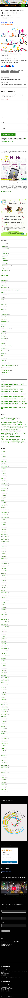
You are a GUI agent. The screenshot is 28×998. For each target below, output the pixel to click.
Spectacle (11, 442)
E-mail (2, 122)
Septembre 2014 (4, 442)
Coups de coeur (4, 287)
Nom (2, 117)
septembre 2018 (4, 655)
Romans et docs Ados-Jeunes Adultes (8, 365)
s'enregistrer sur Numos (6, 191)
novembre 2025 (4, 466)
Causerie (4, 251)
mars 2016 (3, 728)
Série (25, 442)
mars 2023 (3, 529)
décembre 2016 (4, 706)
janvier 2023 (3, 534)
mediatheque (6, 433)
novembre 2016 (4, 709)
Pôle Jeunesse (4, 350)
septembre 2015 (4, 743)
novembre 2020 (4, 595)
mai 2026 (3, 456)
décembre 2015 (4, 736)
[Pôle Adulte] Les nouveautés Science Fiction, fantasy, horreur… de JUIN (14, 84)
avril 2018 (3, 668)
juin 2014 (3, 779)
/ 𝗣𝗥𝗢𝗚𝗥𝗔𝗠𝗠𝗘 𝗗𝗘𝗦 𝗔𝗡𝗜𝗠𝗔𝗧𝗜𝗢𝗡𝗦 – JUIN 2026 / (12, 389)
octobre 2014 (3, 770)
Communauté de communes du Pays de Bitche (10, 941)
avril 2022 (3, 553)
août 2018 (3, 658)
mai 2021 (3, 580)
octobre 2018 (3, 653)
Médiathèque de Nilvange (6, 945)
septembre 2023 (4, 517)
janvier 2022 (3, 561)
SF (8, 443)
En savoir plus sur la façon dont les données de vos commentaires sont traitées (13, 139)
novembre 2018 (4, 651)
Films (2, 302)
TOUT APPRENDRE (5, 372)
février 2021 (3, 587)
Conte (7, 424)
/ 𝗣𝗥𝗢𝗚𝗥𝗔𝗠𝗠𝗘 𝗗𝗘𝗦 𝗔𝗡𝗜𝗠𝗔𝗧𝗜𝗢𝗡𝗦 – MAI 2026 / (12, 391)
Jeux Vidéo (3, 319)
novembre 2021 (4, 565)
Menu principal (26, 5)
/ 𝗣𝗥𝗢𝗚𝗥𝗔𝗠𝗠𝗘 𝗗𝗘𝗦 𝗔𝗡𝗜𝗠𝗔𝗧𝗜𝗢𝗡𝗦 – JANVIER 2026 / (13, 401)
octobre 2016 (3, 711)
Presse (2, 355)
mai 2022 (3, 551)
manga (14, 431)
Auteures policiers (4, 275)
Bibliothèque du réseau (18, 70)
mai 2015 (3, 753)
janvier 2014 (3, 791)
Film (18, 426)
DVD (2, 297)
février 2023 (3, 531)
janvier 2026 (3, 463)
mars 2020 (3, 612)
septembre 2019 (4, 626)
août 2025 (3, 468)
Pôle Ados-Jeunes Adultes (10, 437)
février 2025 (3, 478)
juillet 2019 (3, 631)
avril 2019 (3, 638)
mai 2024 (3, 497)
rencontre (3, 358)
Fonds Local (3, 304)
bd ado (2, 277)
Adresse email (4, 908)
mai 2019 (3, 636)
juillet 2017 (3, 689)
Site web (3, 128)
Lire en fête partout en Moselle (7, 429)
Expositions (4, 255)
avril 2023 (3, 527)
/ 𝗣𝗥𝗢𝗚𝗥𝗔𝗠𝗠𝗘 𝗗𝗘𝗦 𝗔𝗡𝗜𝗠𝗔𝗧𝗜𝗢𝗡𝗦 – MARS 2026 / (13, 396)
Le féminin (3, 324)
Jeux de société (5, 314)
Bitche (19, 422)
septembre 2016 (4, 714)
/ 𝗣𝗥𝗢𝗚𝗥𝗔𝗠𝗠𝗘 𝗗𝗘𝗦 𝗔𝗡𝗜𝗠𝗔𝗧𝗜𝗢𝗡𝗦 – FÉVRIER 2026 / (13, 398)
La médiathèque (4, 321)
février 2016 (3, 731)
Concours (3, 282)
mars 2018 (3, 670)
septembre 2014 (4, 772)
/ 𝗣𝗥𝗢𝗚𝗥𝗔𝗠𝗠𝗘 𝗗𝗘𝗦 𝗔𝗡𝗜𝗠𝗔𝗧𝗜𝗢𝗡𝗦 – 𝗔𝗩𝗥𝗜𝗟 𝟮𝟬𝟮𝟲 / (13, 394)
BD (13, 420)
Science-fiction (20, 441)
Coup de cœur (5, 253)
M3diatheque (11, 17)
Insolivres (25, 426)
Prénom (3, 915)
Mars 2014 (18, 430)
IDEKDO (5, 260)
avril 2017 (3, 697)
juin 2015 (3, 750)
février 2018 (3, 672)
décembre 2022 (4, 536)
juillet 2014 (3, 777)
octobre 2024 (3, 488)
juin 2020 (3, 607)
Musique (22, 10)
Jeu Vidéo (3, 309)
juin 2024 (3, 495)
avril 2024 (3, 500)
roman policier (11, 441)
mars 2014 (3, 787)
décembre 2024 (4, 483)
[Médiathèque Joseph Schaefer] (1, 872)
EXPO (2, 299)
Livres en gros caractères (6, 328)
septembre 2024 (4, 490)
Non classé (3, 336)
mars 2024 (3, 502)
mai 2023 (3, 524)
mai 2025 (3, 473)
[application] (14, 888)
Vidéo (2, 375)
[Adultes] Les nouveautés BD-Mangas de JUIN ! (10, 78)
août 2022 (3, 544)
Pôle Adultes (3, 348)
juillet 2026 (3, 451)
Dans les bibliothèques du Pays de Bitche (9, 290)
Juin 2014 (11, 427)
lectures (2, 326)
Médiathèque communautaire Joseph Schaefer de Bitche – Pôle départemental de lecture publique (11, 5)
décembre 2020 (4, 592)
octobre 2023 (3, 514)
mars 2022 (3, 556)
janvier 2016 (3, 733)
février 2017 (3, 702)
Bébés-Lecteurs (3, 424)
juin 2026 (3, 454)
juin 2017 (3, 692)
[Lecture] (2, 895)
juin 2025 (3, 471)
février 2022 (3, 558)
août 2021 (3, 573)
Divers (2, 292)
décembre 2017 (4, 677)
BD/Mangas (3, 280)
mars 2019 (3, 641)
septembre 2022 (4, 541)
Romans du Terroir (5, 362)
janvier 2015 (3, 762)
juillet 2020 (3, 604)
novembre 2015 (4, 738)
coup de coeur (13, 424)
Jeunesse (3, 427)
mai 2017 (3, 694)
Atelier (9, 70)
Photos (2, 343)
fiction (15, 426)
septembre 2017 (4, 685)
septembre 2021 (4, 570)
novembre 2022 (4, 539)
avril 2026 (3, 459)
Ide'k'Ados (4, 258)
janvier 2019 (3, 646)
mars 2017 (3, 699)
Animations (3, 10)
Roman (23, 439)
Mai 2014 (16, 429)
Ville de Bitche (4, 943)
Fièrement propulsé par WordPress (7, 996)
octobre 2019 (3, 624)
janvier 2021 (3, 590)
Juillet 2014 (7, 427)
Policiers (2, 353)
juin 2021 (3, 578)
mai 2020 (3, 609)
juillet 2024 (3, 493)
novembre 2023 (4, 512)
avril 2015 (3, 755)
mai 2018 (3, 665)
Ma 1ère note (4, 263)
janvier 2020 (3, 616)
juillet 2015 (3, 748)
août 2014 (3, 774)
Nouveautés (3, 338)
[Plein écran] (25, 895)
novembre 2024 (4, 485)
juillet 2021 (3, 575)
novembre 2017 (4, 680)
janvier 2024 (3, 507)
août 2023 (3, 519)
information (3, 307)
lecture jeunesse (5, 72)
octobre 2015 (3, 740)
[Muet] (23, 895)
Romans (2, 360)
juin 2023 (3, 522)
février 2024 (3, 505)
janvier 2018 (3, 675)
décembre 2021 (4, 563)
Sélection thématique (18, 442)
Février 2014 (21, 426)
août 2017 (3, 687)
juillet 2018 (3, 660)
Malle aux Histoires (14, 10)
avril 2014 (3, 784)
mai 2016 (3, 723)
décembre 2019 (4, 619)
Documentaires (4, 294)
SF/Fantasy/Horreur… (5, 370)
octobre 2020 (3, 597)
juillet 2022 (3, 546)
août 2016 (3, 716)
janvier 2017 (3, 704)
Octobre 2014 (9, 434)
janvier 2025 (3, 480)
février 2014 (3, 789)
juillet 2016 (3, 719)
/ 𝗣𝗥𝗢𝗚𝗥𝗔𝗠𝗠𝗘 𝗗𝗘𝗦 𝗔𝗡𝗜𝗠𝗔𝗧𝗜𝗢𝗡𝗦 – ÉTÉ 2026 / (12, 384)
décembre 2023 (4, 510)
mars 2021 (3, 585)
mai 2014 (3, 782)
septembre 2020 (4, 599)
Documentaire (21, 424)
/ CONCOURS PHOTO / (6, 386)
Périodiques (3, 341)
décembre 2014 (6, 426)
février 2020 (3, 614)
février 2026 (3, 461)
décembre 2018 (4, 648)
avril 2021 (3, 582)
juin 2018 (3, 663)
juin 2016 (3, 721)
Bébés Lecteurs (5, 248)
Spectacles (4, 273)
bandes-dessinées (6, 420)
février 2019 (3, 643)
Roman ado (4, 441)
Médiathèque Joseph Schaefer (6, 871)
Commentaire (4, 99)
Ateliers (8, 10)
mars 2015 (3, 757)
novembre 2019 (4, 621)
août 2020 (3, 602)
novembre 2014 (4, 767)
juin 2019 (3, 634)
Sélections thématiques (5, 367)
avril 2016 (3, 726)
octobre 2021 (3, 568)
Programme (4, 268)
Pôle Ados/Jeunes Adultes (6, 345)
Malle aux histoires (15, 72)
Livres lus (3, 331)
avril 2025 (3, 476)
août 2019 (3, 629)
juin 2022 (3, 548)
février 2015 (3, 760)
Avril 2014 (19, 418)
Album (2, 418)
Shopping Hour (5, 270)
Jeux (2, 311)
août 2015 (3, 745)
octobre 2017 (3, 682)
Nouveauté (20, 433)
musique (14, 433)
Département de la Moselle (6, 944)
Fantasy (12, 426)
